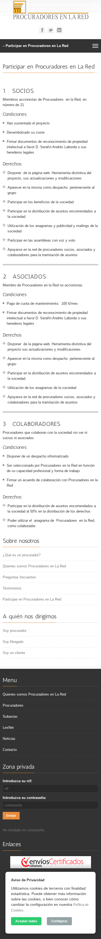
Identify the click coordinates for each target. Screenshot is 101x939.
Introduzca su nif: (17, 781)
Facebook (42, 30)
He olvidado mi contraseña (23, 830)
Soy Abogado (13, 642)
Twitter (50, 30)
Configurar (59, 921)
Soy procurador (14, 631)
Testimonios (12, 588)
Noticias (9, 739)
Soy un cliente (14, 653)
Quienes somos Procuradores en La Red (34, 566)
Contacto (10, 750)
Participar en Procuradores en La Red (32, 599)
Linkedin (59, 30)
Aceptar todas (26, 921)
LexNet (8, 728)
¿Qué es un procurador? (21, 555)
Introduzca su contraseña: (24, 798)
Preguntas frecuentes (19, 577)
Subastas (10, 716)
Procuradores (13, 705)
